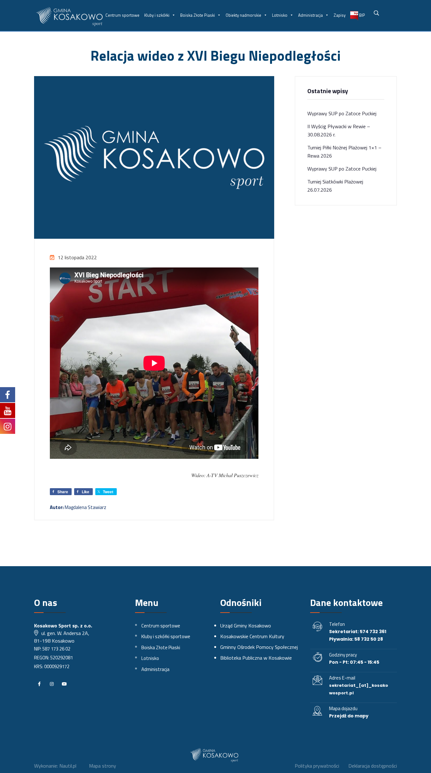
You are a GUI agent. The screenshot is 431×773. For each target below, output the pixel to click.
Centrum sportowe (122, 15)
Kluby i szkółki (156, 15)
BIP (361, 15)
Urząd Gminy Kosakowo (245, 625)
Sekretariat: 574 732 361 (357, 631)
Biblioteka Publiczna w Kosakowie (256, 658)
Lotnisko (279, 15)
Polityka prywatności (317, 766)
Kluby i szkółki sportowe (165, 636)
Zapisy (339, 15)
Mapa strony (102, 766)
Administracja (310, 15)
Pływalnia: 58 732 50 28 (356, 639)
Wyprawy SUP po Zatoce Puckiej (341, 113)
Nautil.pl (67, 766)
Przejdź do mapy (349, 716)
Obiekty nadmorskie (243, 15)
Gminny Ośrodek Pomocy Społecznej (259, 647)
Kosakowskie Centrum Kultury (252, 636)
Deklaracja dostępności (372, 766)
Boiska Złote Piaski (197, 15)
